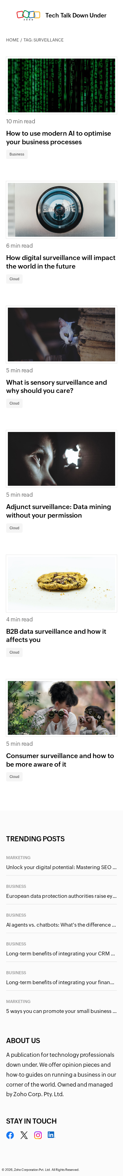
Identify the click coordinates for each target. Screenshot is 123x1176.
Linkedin (51, 1135)
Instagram (38, 1135)
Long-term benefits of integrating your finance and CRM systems (61, 982)
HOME (12, 40)
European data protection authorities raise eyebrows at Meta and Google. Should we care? (61, 896)
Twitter (24, 1135)
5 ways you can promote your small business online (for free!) (61, 1011)
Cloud (14, 279)
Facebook (10, 1135)
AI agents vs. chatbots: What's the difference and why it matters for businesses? (61, 925)
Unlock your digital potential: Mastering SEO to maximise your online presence (61, 867)
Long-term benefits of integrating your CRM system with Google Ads (61, 953)
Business (17, 154)
